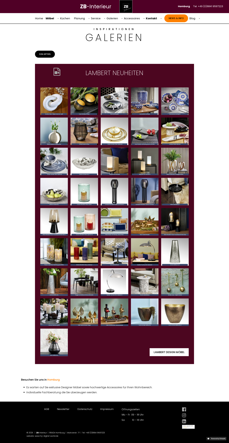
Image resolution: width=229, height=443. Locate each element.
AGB (46, 409)
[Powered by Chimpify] (216, 438)
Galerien (112, 18)
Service (96, 18)
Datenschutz (84, 409)
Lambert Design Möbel (169, 352)
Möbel (50, 18)
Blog (192, 18)
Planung (79, 18)
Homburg (53, 380)
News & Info (176, 18)
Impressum (107, 409)
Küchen (65, 18)
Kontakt (151, 18)
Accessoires (132, 18)
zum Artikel (45, 54)
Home (39, 18)
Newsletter (63, 409)
